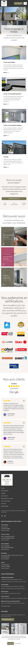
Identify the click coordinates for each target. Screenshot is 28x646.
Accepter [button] (10, 643)
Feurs (2, 593)
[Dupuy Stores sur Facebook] (2, 516)
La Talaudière (4, 581)
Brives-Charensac (15, 579)
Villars (23, 603)
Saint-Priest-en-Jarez (17, 603)
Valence (24, 581)
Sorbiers (20, 581)
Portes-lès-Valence (10, 588)
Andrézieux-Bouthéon (5, 579)
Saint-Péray (15, 581)
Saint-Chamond (18, 588)
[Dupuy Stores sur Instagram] (5, 516)
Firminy (20, 579)
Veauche (18, 593)
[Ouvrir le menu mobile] (25, 3)
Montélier (3, 588)
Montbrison (9, 581)
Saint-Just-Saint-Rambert (6, 603)
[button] (18, 3)
